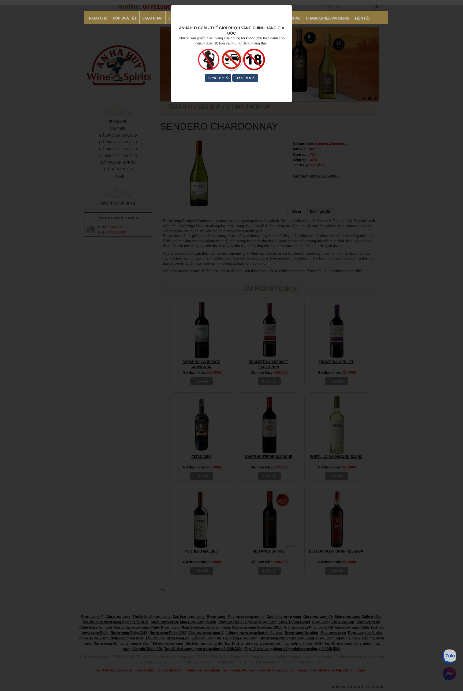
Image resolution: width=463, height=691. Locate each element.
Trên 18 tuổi (245, 78)
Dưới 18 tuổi (218, 78)
